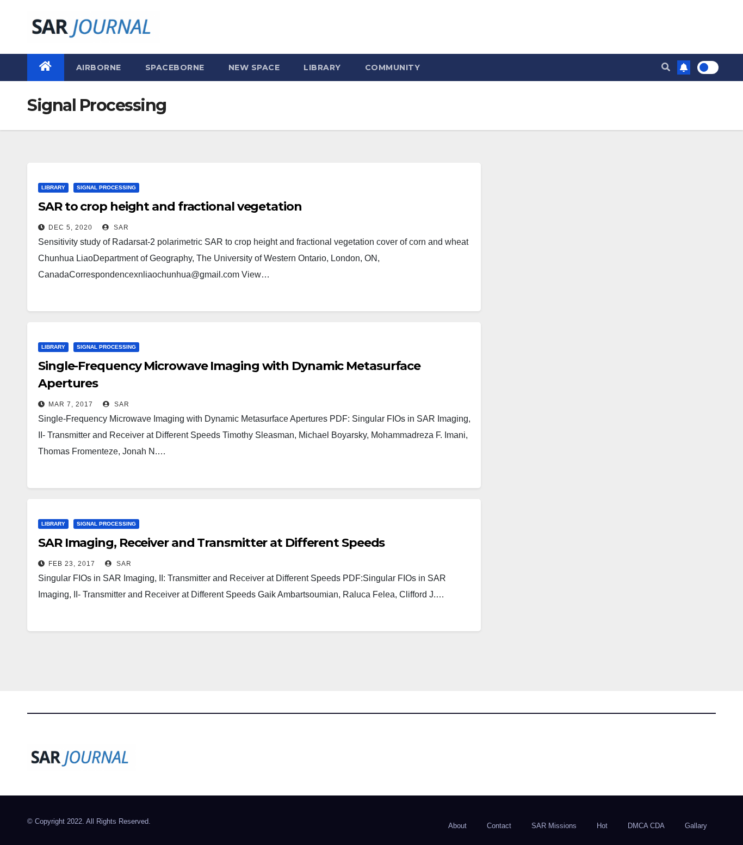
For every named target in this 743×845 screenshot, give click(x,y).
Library (322, 67)
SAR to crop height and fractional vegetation (170, 206)
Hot (602, 826)
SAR (120, 227)
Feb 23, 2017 (71, 564)
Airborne (98, 67)
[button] (665, 67)
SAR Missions (554, 826)
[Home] (45, 67)
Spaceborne (175, 67)
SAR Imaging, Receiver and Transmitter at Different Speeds (211, 542)
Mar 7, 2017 (70, 404)
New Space (254, 67)
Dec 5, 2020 (70, 227)
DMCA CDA (646, 826)
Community (392, 67)
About (457, 826)
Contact (499, 826)
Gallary (696, 826)
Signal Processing (106, 187)
